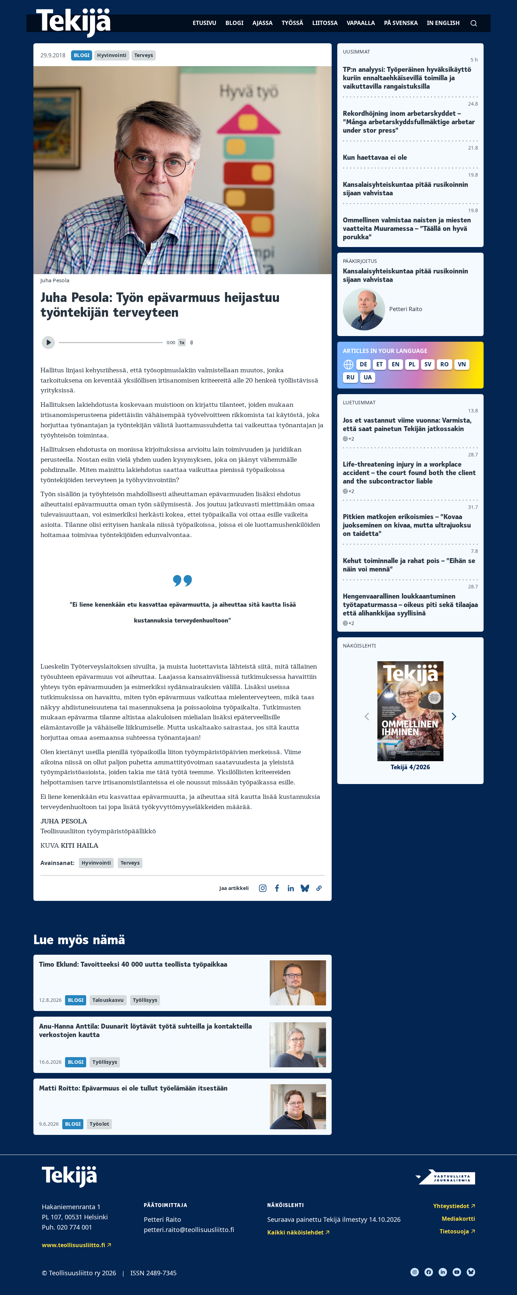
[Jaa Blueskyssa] (305, 888)
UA (368, 377)
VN (462, 364)
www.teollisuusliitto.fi (73, 1245)
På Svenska (401, 23)
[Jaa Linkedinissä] (290, 888)
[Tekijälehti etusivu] (73, 23)
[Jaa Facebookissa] (276, 888)
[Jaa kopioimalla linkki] (319, 888)
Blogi (234, 23)
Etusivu (204, 23)
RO (444, 364)
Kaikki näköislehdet (295, 1232)
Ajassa (263, 23)
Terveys (143, 55)
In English (443, 23)
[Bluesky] (471, 1272)
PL (412, 364)
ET (379, 364)
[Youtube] (457, 1272)
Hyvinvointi (111, 55)
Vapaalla (361, 23)
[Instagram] (414, 1272)
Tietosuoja (454, 1231)
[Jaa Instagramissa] (262, 888)
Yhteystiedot (451, 1206)
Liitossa (325, 23)
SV (428, 364)
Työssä (292, 23)
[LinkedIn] (443, 1272)
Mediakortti (458, 1219)
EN (396, 364)
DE (363, 364)
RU (350, 377)
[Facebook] (429, 1272)
